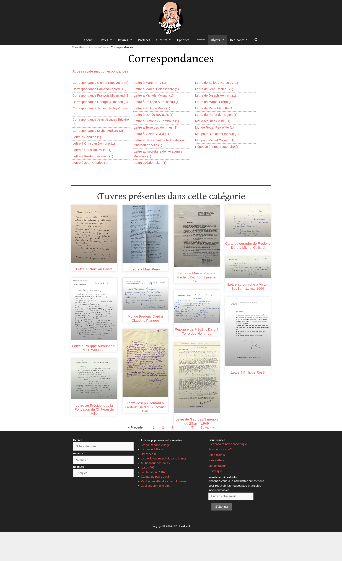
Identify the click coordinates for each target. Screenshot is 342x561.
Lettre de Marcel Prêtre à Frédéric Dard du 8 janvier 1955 (196, 277)
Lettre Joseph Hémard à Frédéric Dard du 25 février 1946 (145, 407)
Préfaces (144, 40)
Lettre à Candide (86, 137)
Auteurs (161, 40)
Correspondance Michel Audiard (97, 130)
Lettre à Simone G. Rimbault (156, 121)
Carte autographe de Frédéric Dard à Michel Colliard (247, 245)
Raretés (200, 40)
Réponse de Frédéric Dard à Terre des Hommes (196, 331)
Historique (215, 471)
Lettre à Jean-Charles (90, 162)
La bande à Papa (152, 449)
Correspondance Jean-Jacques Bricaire (100, 122)
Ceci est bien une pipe (155, 485)
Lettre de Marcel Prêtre (214, 102)
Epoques (183, 40)
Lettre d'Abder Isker (150, 162)
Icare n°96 (147, 467)
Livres (104, 40)
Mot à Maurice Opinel (212, 121)
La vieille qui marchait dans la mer (163, 458)
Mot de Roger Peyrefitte (214, 127)
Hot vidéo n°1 (150, 454)
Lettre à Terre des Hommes (155, 127)
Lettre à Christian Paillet (91, 150)
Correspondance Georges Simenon (100, 102)
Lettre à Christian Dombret (93, 143)
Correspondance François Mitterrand (100, 95)
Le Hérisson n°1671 (154, 472)
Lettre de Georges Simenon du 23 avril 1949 (196, 421)
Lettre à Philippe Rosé (152, 108)
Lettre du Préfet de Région (216, 114)
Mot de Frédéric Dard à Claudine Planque (145, 318)
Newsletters (216, 460)
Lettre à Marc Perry (150, 82)
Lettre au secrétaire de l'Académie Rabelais (158, 154)
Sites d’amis (216, 455)
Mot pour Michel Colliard (214, 140)
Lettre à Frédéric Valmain (92, 156)
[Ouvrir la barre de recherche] (256, 40)
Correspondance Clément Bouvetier (100, 82)
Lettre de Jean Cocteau (214, 89)
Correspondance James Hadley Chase (100, 111)
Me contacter (217, 465)
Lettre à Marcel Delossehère (156, 89)
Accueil (89, 40)
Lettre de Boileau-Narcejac (216, 82)
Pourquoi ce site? (220, 449)
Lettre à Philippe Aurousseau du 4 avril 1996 (94, 348)
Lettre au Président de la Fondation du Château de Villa (161, 143)
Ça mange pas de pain (155, 476)
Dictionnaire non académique (227, 444)
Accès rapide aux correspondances (100, 71)
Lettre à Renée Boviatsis (153, 114)
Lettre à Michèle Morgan (153, 95)
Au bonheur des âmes (155, 463)
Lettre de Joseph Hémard (215, 95)
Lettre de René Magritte (214, 108)
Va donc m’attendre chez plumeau (163, 481)
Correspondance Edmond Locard (99, 89)
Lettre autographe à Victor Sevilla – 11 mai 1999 (248, 286)
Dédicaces (237, 40)
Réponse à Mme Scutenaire (217, 146)
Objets (215, 40)
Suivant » (207, 427)
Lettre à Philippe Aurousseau (157, 102)
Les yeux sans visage (155, 445)
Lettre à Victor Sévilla (151, 134)
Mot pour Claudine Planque (217, 134)
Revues (123, 40)
